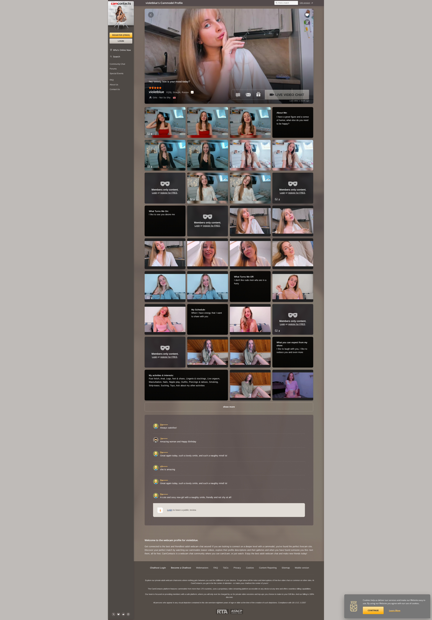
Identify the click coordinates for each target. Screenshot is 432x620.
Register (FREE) (121, 35)
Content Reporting (268, 567)
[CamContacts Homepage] (121, 17)
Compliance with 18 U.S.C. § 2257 (292, 603)
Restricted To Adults (222, 611)
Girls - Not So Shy (162, 97)
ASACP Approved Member (236, 611)
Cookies (250, 567)
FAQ (112, 80)
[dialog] (192, 92)
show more (229, 407)
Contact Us (115, 89)
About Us (114, 84)
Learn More (394, 610)
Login (121, 41)
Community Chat (117, 64)
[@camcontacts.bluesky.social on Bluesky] (118, 614)
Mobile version (302, 567)
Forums (113, 69)
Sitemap (286, 567)
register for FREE (168, 193)
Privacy (237, 567)
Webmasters (202, 567)
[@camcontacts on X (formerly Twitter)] (114, 614)
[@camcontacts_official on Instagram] (128, 614)
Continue (373, 610)
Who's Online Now (122, 50)
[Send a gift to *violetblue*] (258, 94)
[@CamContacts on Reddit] (123, 614)
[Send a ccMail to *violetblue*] (248, 94)
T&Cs (225, 567)
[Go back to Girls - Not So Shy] (151, 15)
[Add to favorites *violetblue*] (307, 15)
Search (116, 56)
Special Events (116, 73)
